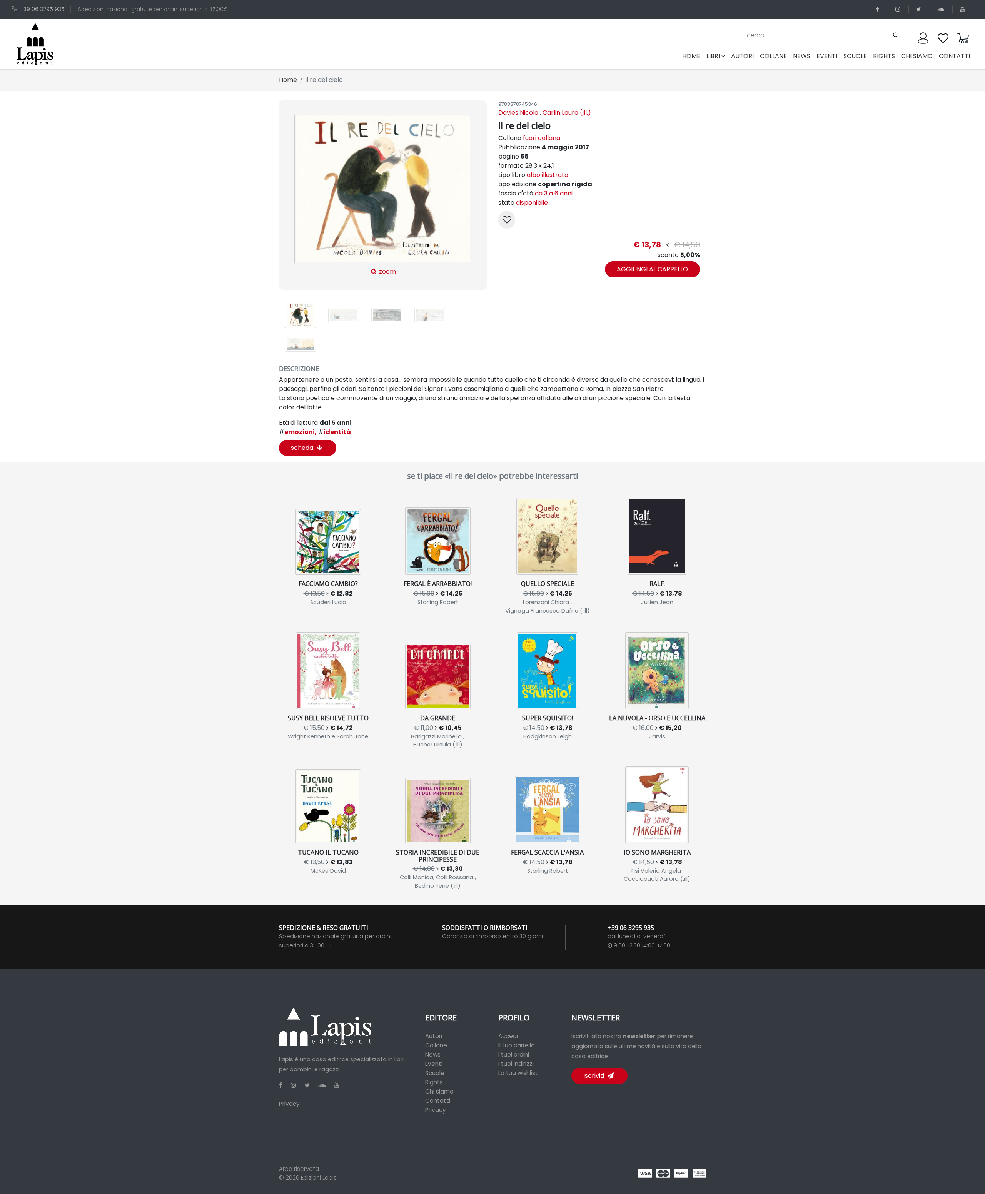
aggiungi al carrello (652, 269)
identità (334, 432)
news (801, 56)
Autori (433, 1036)
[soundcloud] (942, 9)
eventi (826, 56)
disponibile (532, 202)
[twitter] (920, 9)
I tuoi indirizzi (516, 1064)
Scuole (434, 1073)
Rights (434, 1082)
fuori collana (541, 138)
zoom (386, 271)
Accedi (508, 1036)
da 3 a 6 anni (554, 193)
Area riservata (299, 1169)
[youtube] (963, 9)
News (433, 1054)
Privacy (289, 1104)
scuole (855, 56)
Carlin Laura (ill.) (567, 112)
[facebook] (879, 9)
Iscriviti (594, 1075)
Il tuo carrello (516, 1045)
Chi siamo (439, 1091)
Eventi (433, 1064)
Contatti (437, 1101)
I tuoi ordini (513, 1054)
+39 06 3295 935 (42, 9)
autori (742, 56)
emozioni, (298, 432)
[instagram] (899, 9)
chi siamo (917, 56)
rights (884, 56)
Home (692, 55)
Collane (436, 1045)
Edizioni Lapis (319, 1178)
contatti (954, 56)
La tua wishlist (518, 1073)
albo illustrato (547, 174)
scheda (303, 447)
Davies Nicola (518, 112)
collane (773, 56)
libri (713, 56)
